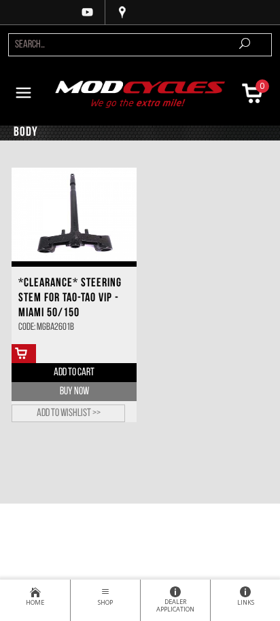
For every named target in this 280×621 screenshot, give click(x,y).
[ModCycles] (140, 93)
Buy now (74, 391)
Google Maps (122, 12)
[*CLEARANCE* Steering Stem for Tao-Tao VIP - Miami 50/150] (74, 214)
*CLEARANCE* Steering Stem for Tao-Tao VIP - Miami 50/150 (70, 299)
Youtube (88, 12)
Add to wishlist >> (69, 413)
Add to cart (74, 372)
